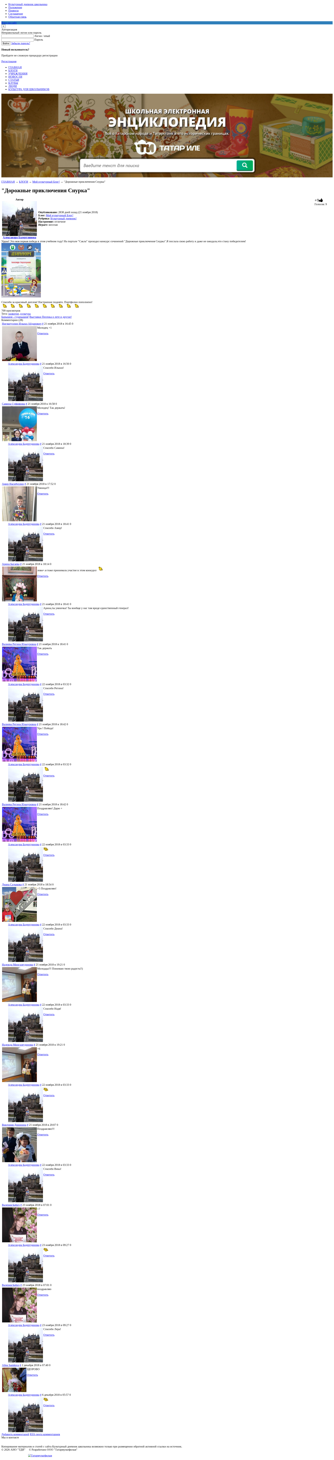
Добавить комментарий (15, 1434)
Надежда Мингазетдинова (17, 964)
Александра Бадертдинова (19, 237)
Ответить (42, 333)
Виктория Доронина (14, 1124)
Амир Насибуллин (13, 483)
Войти (6, 43)
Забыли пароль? (20, 43)
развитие (13, 313)
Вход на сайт (9, 22)
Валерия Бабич (11, 1204)
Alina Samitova (10, 1365)
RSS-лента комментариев (45, 1434)
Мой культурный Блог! (46, 181)
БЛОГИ (23, 181)
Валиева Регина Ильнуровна (19, 644)
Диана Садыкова (12, 884)
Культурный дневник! (63, 218)
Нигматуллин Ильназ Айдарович (21, 323)
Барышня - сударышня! (15, 316)
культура (25, 313)
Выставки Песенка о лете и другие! (50, 316)
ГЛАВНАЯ (8, 181)
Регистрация (8, 61)
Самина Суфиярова (13, 403)
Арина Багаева (10, 564)
